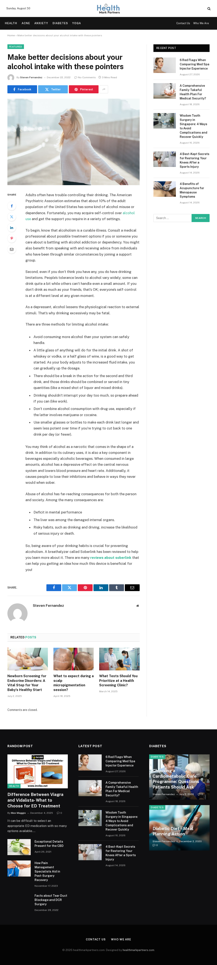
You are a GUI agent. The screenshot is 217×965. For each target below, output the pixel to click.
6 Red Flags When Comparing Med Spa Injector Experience (194, 64)
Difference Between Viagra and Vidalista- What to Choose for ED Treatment (35, 800)
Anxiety (41, 23)
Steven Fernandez (31, 77)
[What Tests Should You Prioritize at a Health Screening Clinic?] (119, 659)
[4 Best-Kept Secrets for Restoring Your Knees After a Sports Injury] (164, 159)
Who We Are (201, 23)
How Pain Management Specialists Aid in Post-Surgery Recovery (47, 871)
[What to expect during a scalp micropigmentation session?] (73, 659)
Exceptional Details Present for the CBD (49, 844)
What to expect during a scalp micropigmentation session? (73, 683)
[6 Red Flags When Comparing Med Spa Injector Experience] (164, 65)
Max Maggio (18, 812)
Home (11, 35)
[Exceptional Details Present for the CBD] (19, 847)
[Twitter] (11, 217)
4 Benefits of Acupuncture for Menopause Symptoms (192, 190)
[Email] (11, 249)
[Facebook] (11, 206)
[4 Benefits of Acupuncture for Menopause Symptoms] (164, 189)
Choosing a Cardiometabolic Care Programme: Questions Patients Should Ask (176, 779)
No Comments (87, 77)
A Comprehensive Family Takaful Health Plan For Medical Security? (193, 92)
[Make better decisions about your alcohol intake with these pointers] (73, 142)
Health (11, 23)
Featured (15, 46)
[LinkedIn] (11, 227)
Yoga (76, 23)
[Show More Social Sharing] (104, 89)
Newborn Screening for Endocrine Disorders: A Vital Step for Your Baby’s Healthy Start (26, 683)
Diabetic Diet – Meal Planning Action (173, 831)
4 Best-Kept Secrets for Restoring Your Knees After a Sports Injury (194, 160)
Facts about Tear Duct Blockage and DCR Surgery (51, 900)
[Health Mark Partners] (108, 8)
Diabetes (60, 23)
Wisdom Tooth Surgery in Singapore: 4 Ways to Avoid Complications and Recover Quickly (193, 126)
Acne (26, 23)
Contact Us (183, 23)
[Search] (209, 8)
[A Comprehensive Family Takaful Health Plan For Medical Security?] (164, 91)
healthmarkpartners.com (138, 950)
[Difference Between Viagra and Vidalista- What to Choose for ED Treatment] (37, 771)
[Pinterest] (11, 238)
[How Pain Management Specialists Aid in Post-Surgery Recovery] (19, 868)
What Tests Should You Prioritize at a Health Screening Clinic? (118, 680)
